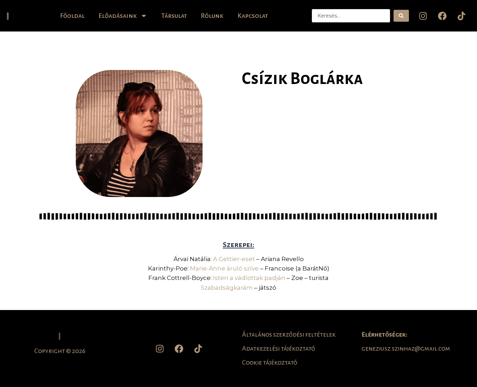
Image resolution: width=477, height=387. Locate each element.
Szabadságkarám (227, 287)
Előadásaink (117, 15)
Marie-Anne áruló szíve (224, 268)
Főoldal (72, 15)
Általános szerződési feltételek (289, 334)
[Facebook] (442, 15)
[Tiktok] (461, 15)
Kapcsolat (252, 15)
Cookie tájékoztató (269, 362)
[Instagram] (423, 15)
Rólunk (212, 15)
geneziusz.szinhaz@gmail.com (405, 348)
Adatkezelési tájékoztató (278, 348)
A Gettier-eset (234, 258)
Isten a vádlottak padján (249, 277)
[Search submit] (401, 16)
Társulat (174, 15)
